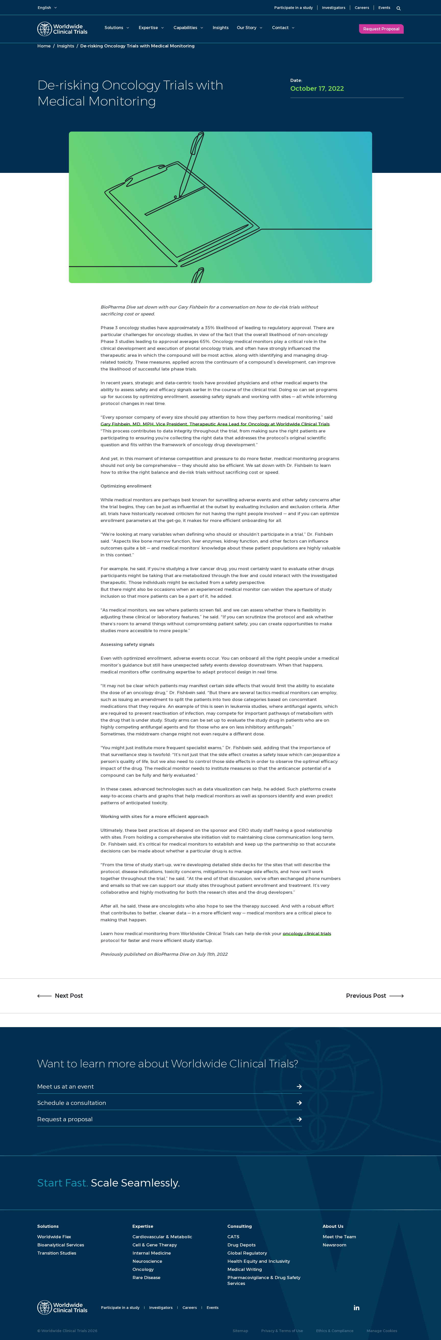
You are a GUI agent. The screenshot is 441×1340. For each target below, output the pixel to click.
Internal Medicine (151, 1253)
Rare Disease (146, 1277)
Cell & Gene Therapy (154, 1244)
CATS (233, 1236)
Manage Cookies (382, 1331)
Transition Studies (56, 1253)
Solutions (114, 27)
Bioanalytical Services (60, 1244)
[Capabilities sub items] (202, 28)
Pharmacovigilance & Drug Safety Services (263, 1280)
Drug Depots (241, 1244)
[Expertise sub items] (162, 28)
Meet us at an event (65, 1086)
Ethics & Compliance (334, 1331)
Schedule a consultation (71, 1102)
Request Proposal (381, 29)
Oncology (143, 1269)
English (44, 7)
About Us (333, 1226)
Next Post (69, 995)
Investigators (333, 7)
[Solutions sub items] (128, 28)
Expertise (148, 27)
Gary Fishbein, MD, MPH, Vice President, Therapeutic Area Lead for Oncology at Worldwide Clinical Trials (215, 424)
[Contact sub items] (293, 28)
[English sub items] (55, 8)
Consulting (239, 1226)
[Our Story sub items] (261, 28)
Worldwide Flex (54, 1236)
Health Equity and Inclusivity (258, 1261)
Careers (362, 7)
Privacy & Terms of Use (282, 1331)
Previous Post (366, 995)
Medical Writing (244, 1269)
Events (384, 7)
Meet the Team (339, 1236)
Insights (221, 27)
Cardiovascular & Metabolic (162, 1236)
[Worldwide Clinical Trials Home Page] (62, 29)
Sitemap (240, 1331)
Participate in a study (293, 7)
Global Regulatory (247, 1253)
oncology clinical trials (307, 933)
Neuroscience (147, 1261)
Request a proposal (65, 1119)
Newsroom (334, 1244)
